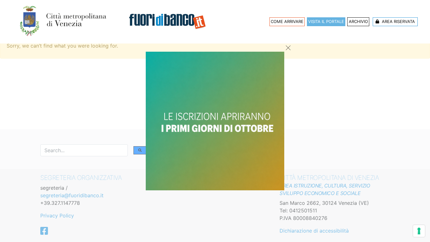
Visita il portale (326, 21)
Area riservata (398, 21)
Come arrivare (287, 21)
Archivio (358, 21)
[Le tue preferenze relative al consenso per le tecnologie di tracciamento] (419, 231)
